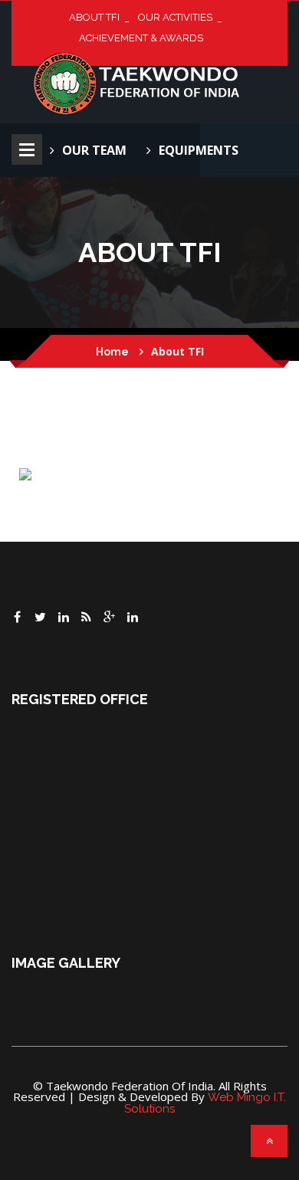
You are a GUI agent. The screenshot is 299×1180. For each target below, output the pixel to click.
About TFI (94, 17)
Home (112, 352)
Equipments (198, 150)
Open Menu (27, 149)
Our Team (94, 150)
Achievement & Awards (141, 38)
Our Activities (175, 17)
